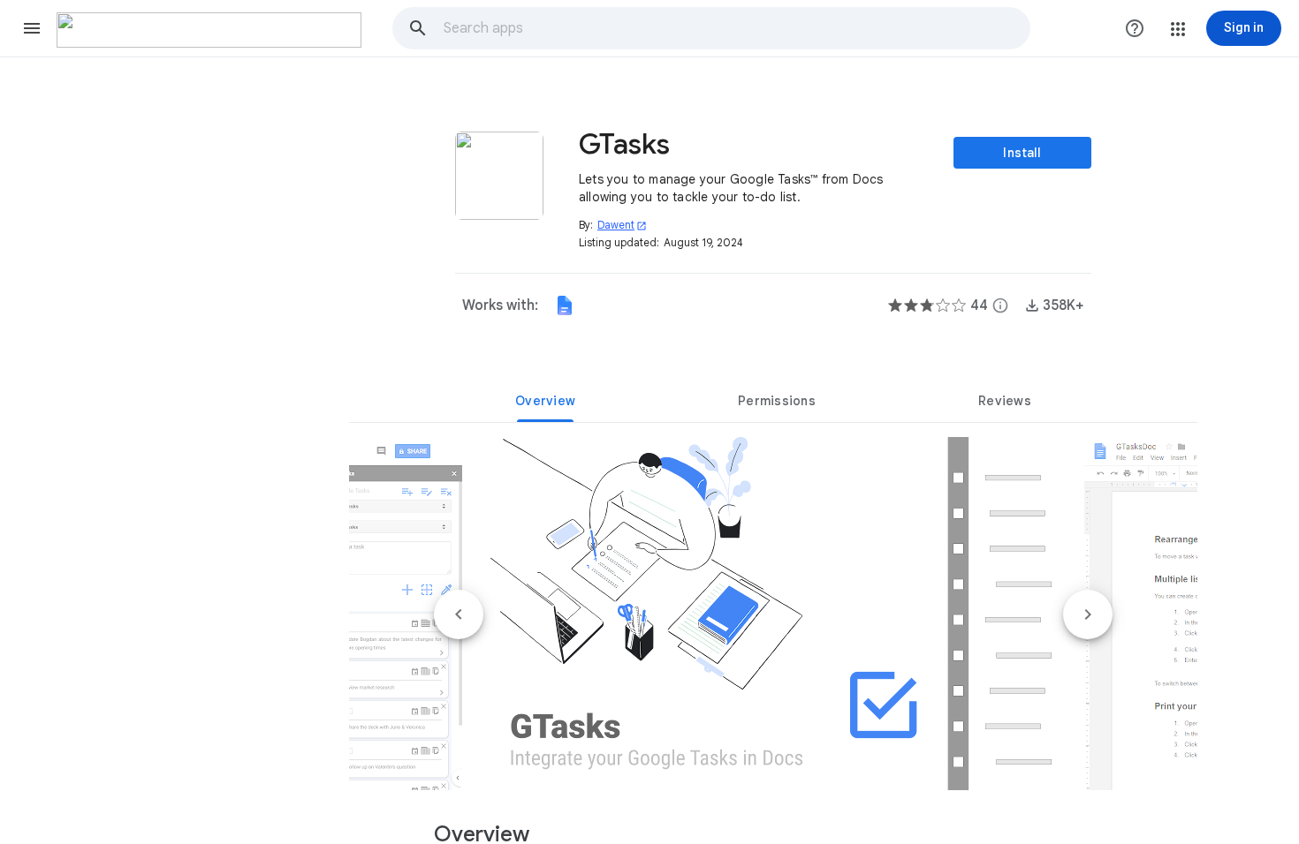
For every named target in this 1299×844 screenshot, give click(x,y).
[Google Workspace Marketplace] (209, 30)
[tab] (545, 401)
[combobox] (736, 28)
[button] (32, 28)
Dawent (622, 224)
